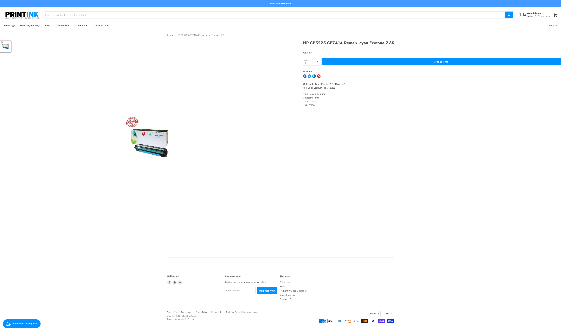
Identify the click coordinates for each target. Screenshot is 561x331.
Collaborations (102, 25)
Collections (285, 282)
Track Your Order (233, 312)
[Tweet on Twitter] (309, 76)
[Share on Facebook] (305, 76)
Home (170, 35)
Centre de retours (250, 312)
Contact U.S (285, 299)
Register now (267, 290)
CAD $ (386, 313)
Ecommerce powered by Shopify (180, 319)
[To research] (509, 15)
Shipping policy (216, 312)
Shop (48, 25)
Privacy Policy (201, 312)
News (282, 286)
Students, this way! (30, 25)
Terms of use (172, 312)
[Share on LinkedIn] (314, 76)
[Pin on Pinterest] (319, 76)
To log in (552, 25)
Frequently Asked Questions (293, 290)
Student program (287, 295)
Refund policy (186, 312)
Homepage (9, 25)
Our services (63, 25)
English (373, 313)
